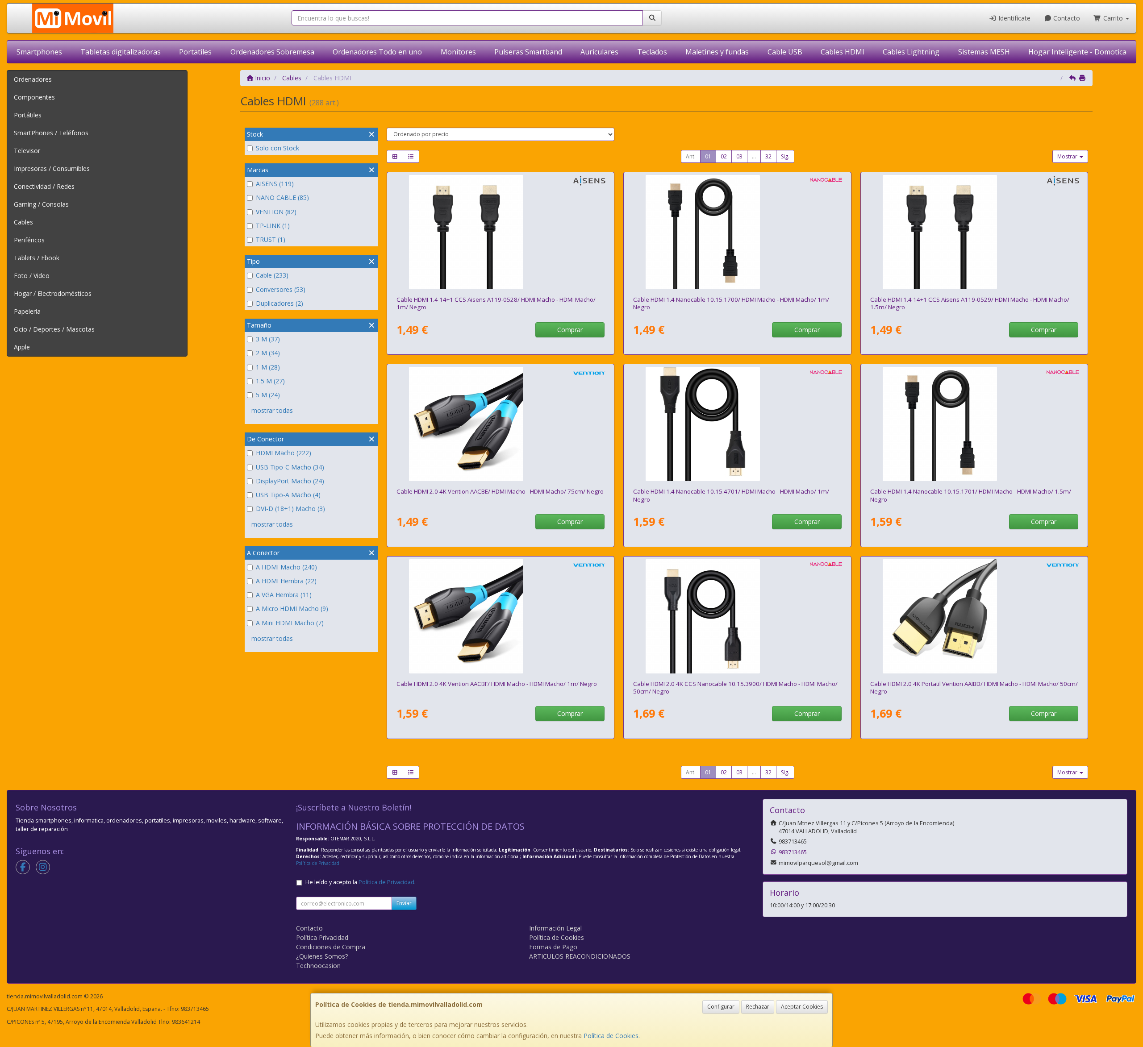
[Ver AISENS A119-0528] (501, 232)
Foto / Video (32, 275)
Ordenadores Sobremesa (272, 52)
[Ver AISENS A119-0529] (974, 232)
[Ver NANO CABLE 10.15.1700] (737, 232)
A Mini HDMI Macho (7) (290, 623)
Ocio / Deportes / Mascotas (54, 329)
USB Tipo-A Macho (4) (288, 494)
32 (768, 156)
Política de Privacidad (317, 863)
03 (739, 156)
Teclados (652, 52)
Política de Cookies (611, 1035)
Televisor (27, 150)
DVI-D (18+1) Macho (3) (290, 508)
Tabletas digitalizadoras (120, 52)
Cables (23, 222)
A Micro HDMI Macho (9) (292, 608)
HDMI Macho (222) (283, 453)
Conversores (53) (280, 289)
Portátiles (28, 115)
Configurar (720, 1006)
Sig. (785, 156)
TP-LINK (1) (273, 225)
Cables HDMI (842, 52)
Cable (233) (272, 275)
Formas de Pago (553, 947)
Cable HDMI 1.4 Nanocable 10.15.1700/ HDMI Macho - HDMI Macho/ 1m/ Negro (731, 303)
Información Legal (555, 928)
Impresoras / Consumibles (52, 168)
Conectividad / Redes (44, 186)
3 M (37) (268, 339)
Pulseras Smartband (528, 52)
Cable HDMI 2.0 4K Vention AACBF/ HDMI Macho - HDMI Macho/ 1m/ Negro (496, 684)
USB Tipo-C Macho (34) (290, 467)
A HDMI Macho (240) (286, 567)
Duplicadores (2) (279, 303)
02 (724, 156)
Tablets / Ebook (36, 257)
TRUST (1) (270, 239)
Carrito (1113, 18)
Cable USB (785, 52)
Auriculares (599, 52)
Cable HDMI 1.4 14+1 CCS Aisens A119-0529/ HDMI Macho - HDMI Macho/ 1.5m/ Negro (969, 303)
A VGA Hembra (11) (284, 594)
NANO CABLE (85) (282, 197)
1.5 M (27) (270, 381)
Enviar (404, 903)
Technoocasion (318, 965)
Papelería (27, 311)
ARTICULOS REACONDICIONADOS (579, 956)
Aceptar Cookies (802, 1006)
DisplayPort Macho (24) (290, 481)
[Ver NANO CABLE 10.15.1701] (974, 424)
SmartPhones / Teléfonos (51, 133)
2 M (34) (268, 353)
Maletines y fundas (717, 52)
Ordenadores (33, 79)
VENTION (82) (276, 212)
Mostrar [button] (1068, 156)
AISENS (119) (275, 183)
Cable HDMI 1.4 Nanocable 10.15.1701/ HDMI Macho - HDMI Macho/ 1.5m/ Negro (970, 495)
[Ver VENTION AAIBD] (974, 616)
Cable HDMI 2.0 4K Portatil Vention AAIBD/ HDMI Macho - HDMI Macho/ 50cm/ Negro (974, 687)
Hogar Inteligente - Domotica (1077, 52)
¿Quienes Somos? (322, 956)
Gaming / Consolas (41, 204)
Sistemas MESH (984, 52)
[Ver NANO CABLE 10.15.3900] (737, 616)
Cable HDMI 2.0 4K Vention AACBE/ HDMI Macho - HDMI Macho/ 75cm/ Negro (500, 491)
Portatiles (195, 52)
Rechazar (757, 1006)
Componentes (34, 97)
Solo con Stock (277, 148)
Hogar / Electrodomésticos (53, 293)
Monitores (458, 52)
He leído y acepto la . (360, 882)
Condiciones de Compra (330, 947)
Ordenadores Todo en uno (377, 52)
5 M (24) (268, 395)
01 (708, 156)
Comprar (570, 329)
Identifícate (1013, 18)
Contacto (1065, 18)
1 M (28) (268, 367)
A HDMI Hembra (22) (286, 581)
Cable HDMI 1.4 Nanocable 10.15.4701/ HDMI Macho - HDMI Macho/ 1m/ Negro (731, 495)
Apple (22, 347)
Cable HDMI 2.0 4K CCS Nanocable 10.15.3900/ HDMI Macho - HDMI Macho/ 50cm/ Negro (735, 687)
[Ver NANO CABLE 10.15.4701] (737, 424)
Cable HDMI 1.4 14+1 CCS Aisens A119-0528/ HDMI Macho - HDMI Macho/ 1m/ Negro (496, 303)
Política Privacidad (322, 937)
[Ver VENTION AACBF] (501, 616)
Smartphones (39, 52)
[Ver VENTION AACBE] (501, 424)
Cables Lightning (911, 52)
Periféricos (29, 240)
